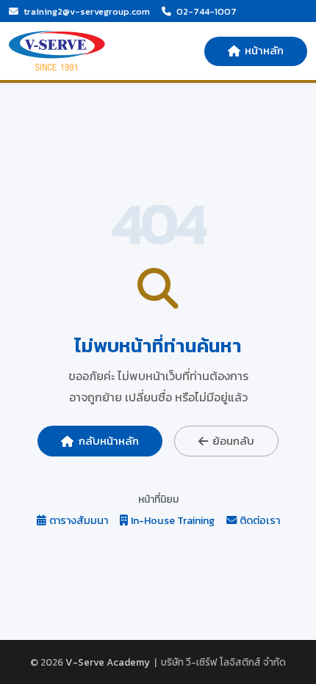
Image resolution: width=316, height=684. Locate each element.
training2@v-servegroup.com (87, 11)
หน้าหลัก (264, 50)
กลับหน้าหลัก (109, 440)
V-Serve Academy (107, 662)
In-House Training (173, 520)
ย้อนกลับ (233, 440)
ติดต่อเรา (260, 520)
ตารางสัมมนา (78, 520)
